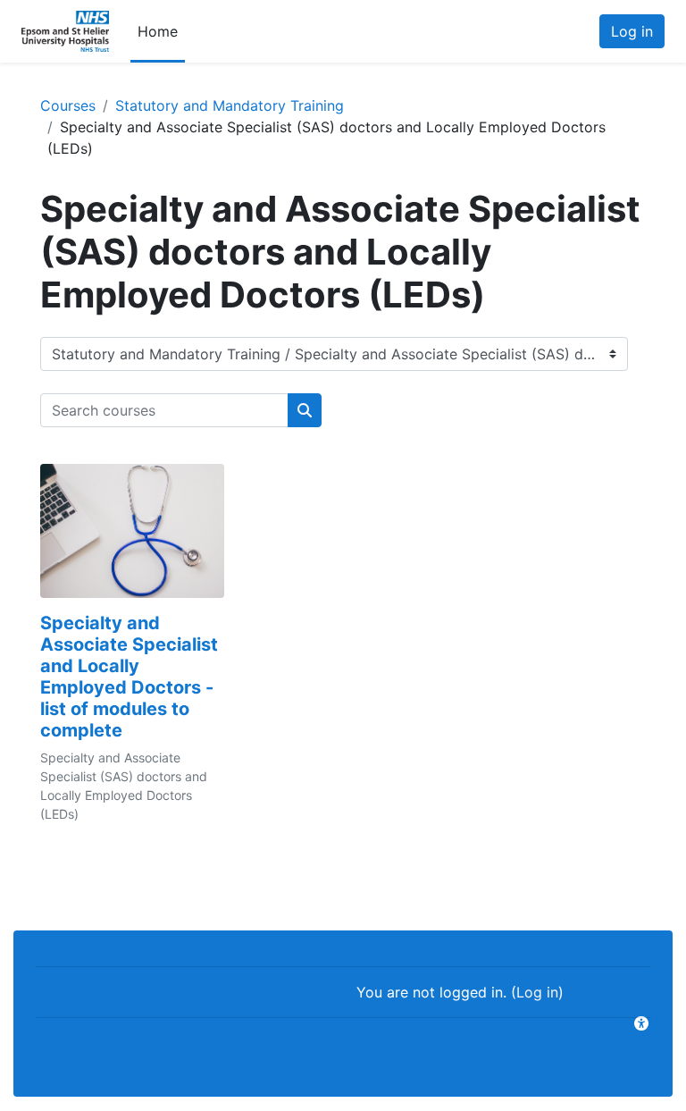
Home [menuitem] (158, 31)
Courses (68, 105)
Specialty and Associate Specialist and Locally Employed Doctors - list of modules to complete (129, 676)
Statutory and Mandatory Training (229, 105)
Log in (632, 31)
